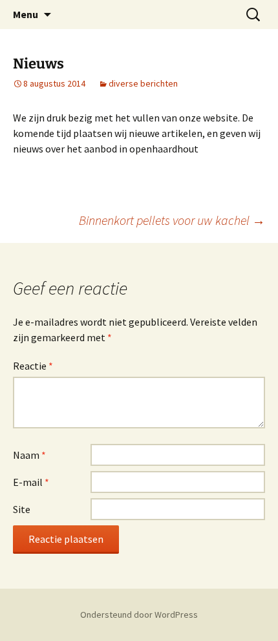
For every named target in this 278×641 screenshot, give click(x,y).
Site (21, 509)
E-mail (31, 482)
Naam (29, 454)
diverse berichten (143, 83)
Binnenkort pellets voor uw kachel (172, 220)
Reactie (33, 365)
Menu (25, 14)
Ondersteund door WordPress (139, 614)
